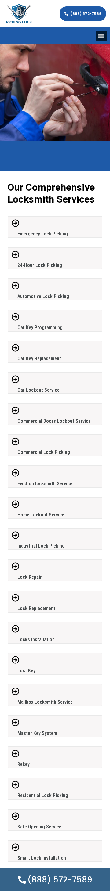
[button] (101, 36)
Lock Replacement (36, 608)
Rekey (23, 764)
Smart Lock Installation (41, 858)
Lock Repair (29, 577)
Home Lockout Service (40, 515)
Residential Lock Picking (42, 795)
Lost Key (26, 671)
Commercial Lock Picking (43, 452)
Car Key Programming (40, 327)
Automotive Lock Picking (43, 296)
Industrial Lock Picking (41, 546)
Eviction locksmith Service (44, 484)
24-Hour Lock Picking (39, 265)
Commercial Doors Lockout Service (54, 421)
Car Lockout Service (38, 390)
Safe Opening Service (39, 827)
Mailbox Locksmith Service (45, 702)
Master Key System (37, 733)
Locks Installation (36, 639)
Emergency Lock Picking (42, 234)
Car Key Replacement (39, 358)
